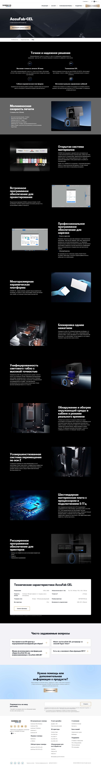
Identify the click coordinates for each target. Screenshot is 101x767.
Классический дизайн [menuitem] (56, 726)
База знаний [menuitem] (76, 729)
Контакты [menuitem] (74, 726)
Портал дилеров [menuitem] (76, 745)
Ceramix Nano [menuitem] (54, 732)
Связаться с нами (50, 690)
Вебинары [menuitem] (74, 734)
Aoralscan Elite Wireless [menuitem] (36, 724)
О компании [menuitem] (75, 721)
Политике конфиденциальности (53, 708)
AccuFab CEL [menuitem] (54, 738)
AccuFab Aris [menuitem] (54, 734)
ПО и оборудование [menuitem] (76, 742)
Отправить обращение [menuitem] (77, 740)
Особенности (14, 39)
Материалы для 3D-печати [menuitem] (57, 756)
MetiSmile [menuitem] (33, 738)
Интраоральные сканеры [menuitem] (39, 721)
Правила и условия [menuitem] (30, 763)
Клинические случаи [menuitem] (77, 732)
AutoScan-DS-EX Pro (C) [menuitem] (36, 749)
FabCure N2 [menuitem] (54, 751)
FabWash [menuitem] (53, 749)
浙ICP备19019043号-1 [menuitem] (53, 763)
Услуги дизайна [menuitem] (56, 721)
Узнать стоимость (92, 6)
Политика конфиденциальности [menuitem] (41, 763)
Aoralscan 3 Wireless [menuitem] (36, 728)
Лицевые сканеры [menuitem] (36, 736)
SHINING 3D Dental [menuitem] (76, 724)
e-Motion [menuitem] (33, 741)
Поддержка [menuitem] (75, 738)
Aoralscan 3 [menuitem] (33, 730)
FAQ (33, 39)
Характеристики (25, 39)
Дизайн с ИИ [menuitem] (54, 724)
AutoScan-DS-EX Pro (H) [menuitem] (36, 747)
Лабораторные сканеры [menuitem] (38, 744)
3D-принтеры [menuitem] (55, 729)
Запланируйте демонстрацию (20, 27)
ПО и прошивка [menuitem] (75, 747)
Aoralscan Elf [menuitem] (34, 732)
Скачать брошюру (22, 608)
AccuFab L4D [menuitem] (54, 741)
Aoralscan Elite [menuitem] (34, 726)
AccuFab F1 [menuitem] (54, 736)
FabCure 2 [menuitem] (53, 753)
